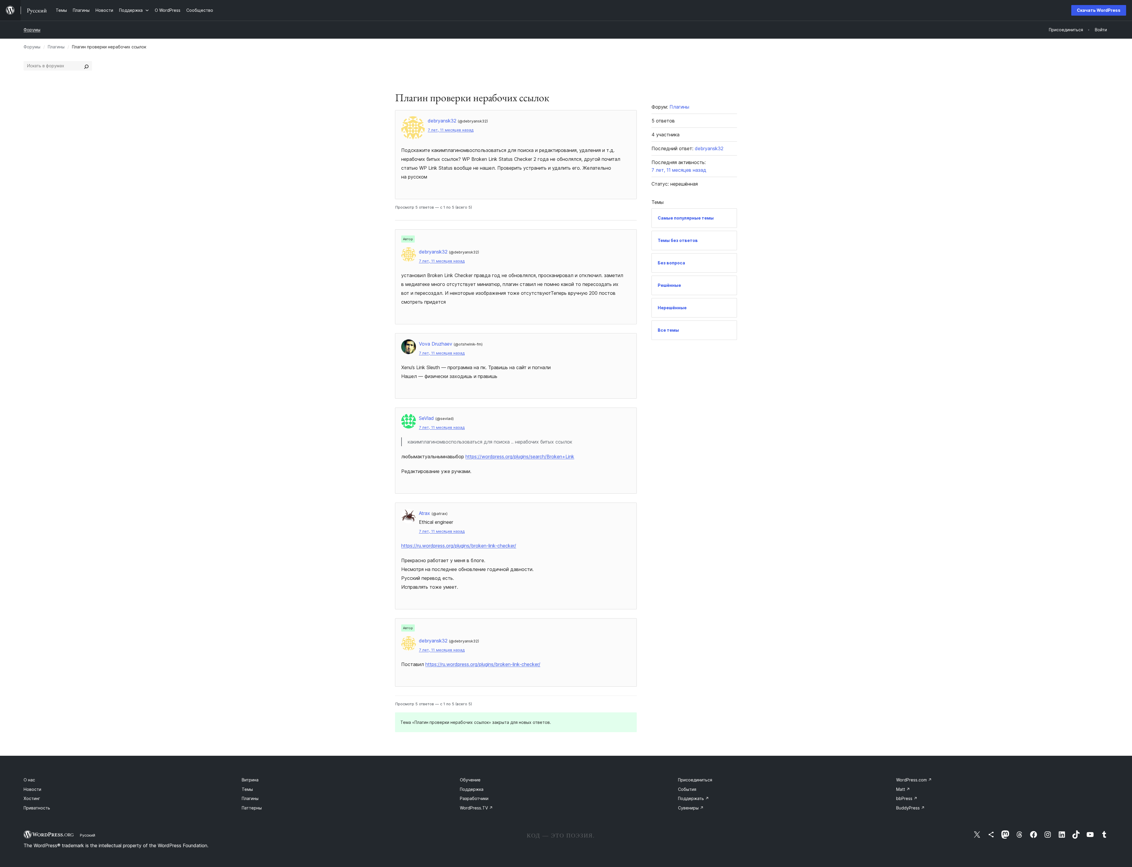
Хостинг (32, 798)
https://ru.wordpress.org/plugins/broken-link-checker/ (458, 546)
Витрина (250, 779)
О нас (29, 779)
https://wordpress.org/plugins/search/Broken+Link (519, 456)
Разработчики (474, 798)
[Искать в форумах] (86, 66)
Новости (32, 789)
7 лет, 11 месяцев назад (450, 130)
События (687, 789)
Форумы (32, 29)
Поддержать (693, 798)
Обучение (470, 779)
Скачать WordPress (1099, 10)
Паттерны (252, 807)
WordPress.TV (476, 807)
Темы (247, 789)
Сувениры (691, 807)
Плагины (56, 46)
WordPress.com (914, 779)
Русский (87, 835)
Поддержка (471, 789)
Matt (903, 789)
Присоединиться (695, 779)
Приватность (37, 807)
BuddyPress (910, 807)
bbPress (906, 798)
